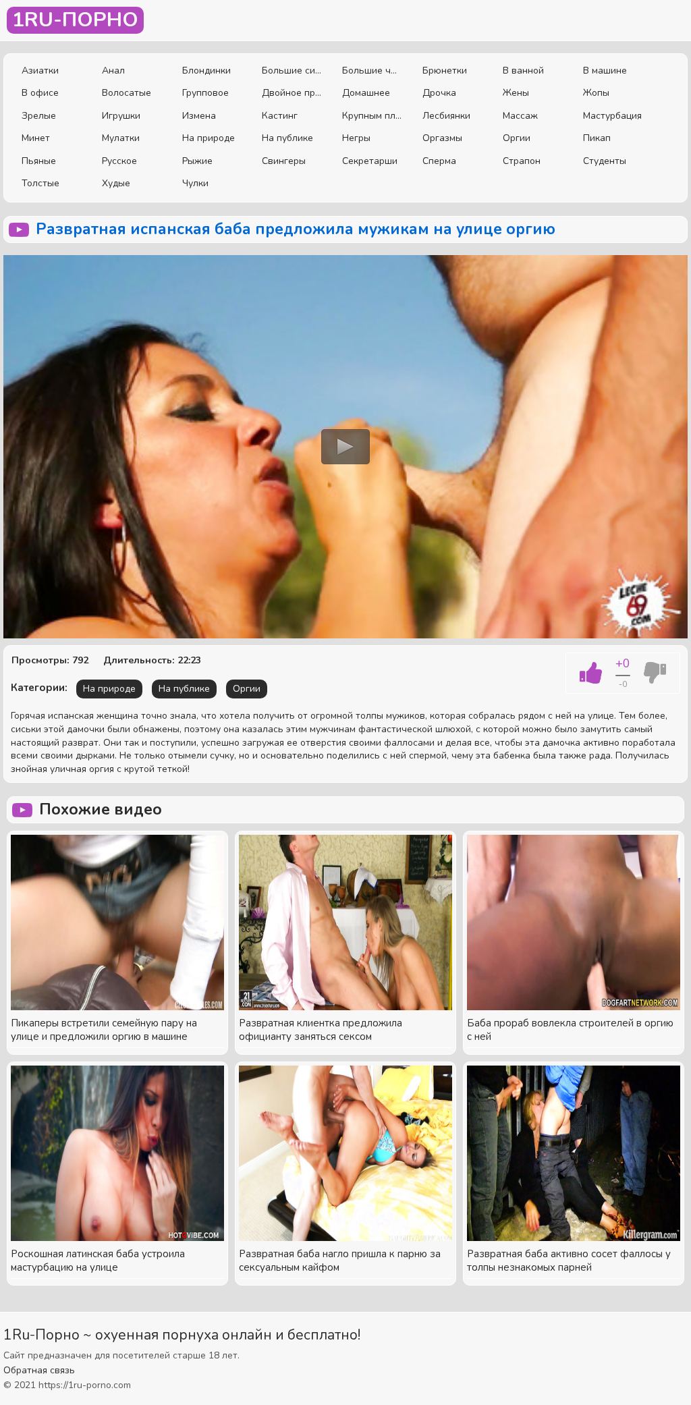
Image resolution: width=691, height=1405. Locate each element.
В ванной (523, 70)
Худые (116, 183)
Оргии (516, 138)
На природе (208, 138)
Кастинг (280, 115)
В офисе (40, 92)
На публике (287, 138)
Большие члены (372, 70)
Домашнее (366, 92)
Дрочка (439, 92)
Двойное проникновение (292, 92)
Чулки (195, 183)
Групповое (205, 92)
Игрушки (121, 115)
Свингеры (284, 161)
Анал (113, 70)
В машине (605, 70)
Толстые (40, 183)
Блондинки (206, 70)
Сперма (439, 161)
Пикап (597, 138)
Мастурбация (612, 115)
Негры (356, 138)
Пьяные (39, 161)
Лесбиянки (446, 115)
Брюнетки (444, 70)
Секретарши (369, 161)
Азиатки (40, 70)
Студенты (604, 161)
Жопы (596, 92)
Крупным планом (372, 115)
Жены (516, 92)
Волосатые (126, 92)
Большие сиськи (292, 70)
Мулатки (121, 138)
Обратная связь (39, 1370)
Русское (119, 161)
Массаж (520, 115)
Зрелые (39, 115)
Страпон (522, 161)
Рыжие (197, 161)
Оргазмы (442, 138)
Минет (36, 138)
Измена (199, 115)
